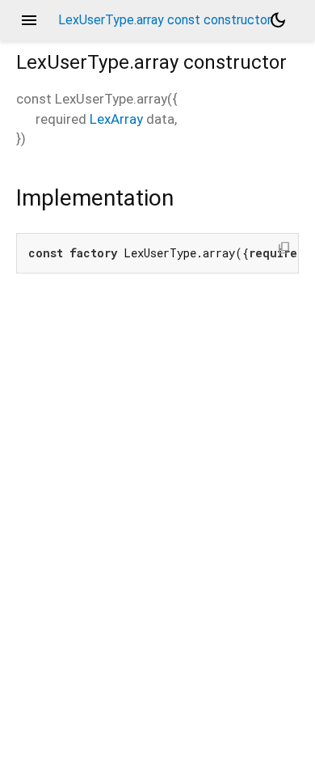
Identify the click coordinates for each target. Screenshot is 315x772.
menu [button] (29, 20)
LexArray (116, 119)
